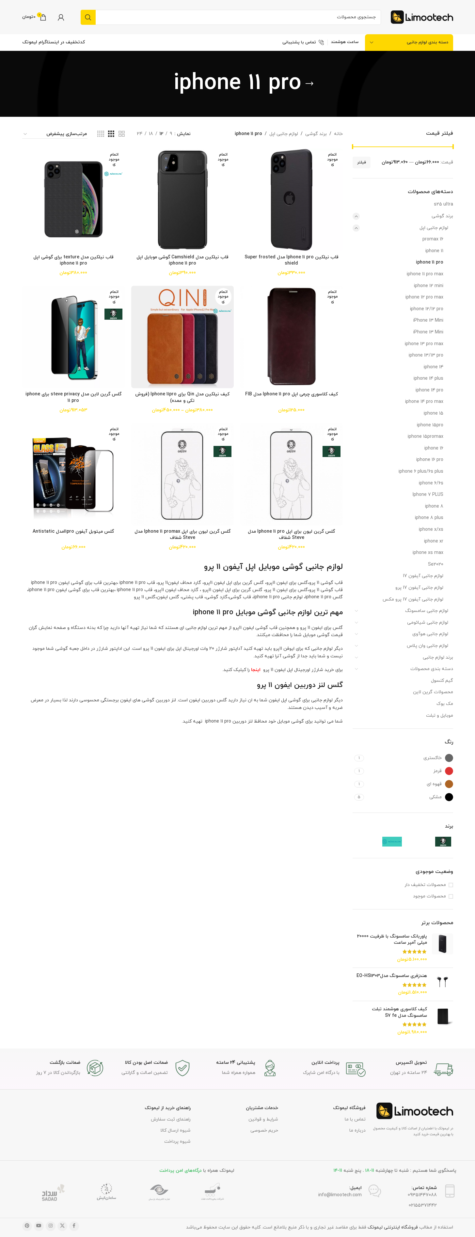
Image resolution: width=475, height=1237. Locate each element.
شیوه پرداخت (177, 1141)
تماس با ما (355, 1119)
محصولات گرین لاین (433, 692)
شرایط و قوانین (263, 1119)
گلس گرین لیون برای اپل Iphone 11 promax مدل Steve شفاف (182, 534)
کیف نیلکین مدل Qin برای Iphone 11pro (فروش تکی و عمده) (182, 397)
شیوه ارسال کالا (175, 1130)
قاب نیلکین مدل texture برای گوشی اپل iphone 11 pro (73, 260)
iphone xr (433, 541)
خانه (338, 134)
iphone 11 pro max (425, 274)
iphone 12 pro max (424, 297)
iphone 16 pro (429, 460)
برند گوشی (442, 216)
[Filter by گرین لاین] (429, 842)
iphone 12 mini (428, 286)
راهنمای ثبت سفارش (171, 1119)
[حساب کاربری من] (61, 17)
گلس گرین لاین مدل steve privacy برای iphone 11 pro (73, 397)
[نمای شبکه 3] (111, 134)
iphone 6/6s (431, 483)
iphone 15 (433, 413)
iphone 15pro (430, 425)
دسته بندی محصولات (431, 669)
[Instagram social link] (50, 1226)
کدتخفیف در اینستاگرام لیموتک (53, 42)
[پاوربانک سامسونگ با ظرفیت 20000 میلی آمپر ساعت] (442, 948)
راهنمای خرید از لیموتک (168, 1108)
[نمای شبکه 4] (100, 134)
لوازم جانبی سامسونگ (426, 611)
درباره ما (357, 1130)
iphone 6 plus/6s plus (421, 471)
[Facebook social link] (74, 1226)
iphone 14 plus (428, 378)
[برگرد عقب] (309, 83)
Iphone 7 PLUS (428, 495)
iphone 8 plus (429, 518)
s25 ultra (443, 204)
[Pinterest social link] (27, 1226)
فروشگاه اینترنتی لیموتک (393, 1227)
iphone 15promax (425, 437)
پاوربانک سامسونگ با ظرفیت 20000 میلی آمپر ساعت (392, 939)
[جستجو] (88, 17)
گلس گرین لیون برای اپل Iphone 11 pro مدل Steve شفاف (291, 534)
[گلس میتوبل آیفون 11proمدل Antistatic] (73, 474)
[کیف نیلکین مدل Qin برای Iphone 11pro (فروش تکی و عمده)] (182, 337)
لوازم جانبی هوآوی (430, 634)
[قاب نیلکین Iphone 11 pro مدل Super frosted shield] (291, 199)
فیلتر (361, 162)
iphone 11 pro (429, 262)
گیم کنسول (442, 681)
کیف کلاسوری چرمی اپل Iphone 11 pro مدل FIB (291, 394)
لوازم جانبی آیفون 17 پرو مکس (413, 599)
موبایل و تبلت (439, 715)
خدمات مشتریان (262, 1108)
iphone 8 (434, 506)
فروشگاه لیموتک (349, 1108)
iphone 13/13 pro (426, 355)
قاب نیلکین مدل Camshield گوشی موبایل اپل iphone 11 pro (182, 260)
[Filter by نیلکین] (378, 842)
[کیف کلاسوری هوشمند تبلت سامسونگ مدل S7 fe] (442, 1020)
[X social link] (62, 1226)
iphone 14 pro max (424, 402)
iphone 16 (433, 448)
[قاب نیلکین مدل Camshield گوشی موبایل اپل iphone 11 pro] (182, 199)
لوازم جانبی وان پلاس (427, 646)
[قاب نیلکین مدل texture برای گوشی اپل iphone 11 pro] (73, 199)
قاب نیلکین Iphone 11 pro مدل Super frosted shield (292, 260)
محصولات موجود (429, 896)
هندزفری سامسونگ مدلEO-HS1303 (391, 976)
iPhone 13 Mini (428, 320)
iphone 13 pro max (424, 344)
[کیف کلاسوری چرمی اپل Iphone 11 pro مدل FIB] (291, 337)
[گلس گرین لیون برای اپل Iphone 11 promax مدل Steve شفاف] (182, 474)
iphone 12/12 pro (426, 309)
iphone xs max (428, 553)
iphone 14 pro (429, 390)
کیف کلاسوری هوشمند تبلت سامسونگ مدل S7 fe (399, 1012)
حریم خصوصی (264, 1130)
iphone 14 (433, 367)
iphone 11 (434, 251)
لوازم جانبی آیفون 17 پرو (419, 588)
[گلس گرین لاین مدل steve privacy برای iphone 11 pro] (73, 337)
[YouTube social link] (39, 1226)
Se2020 (435, 564)
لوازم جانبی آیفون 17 (423, 576)
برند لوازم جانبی (438, 657)
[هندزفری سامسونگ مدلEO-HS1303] (442, 984)
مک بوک (444, 704)
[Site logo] (422, 17)
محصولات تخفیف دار (425, 885)
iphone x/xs (431, 530)
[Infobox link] (412, 1069)
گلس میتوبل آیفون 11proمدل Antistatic (73, 531)
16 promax (432, 239)
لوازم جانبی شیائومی (427, 622)
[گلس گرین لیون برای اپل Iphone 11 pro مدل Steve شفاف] (291, 474)
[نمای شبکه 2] (122, 134)
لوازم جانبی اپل (434, 228)
